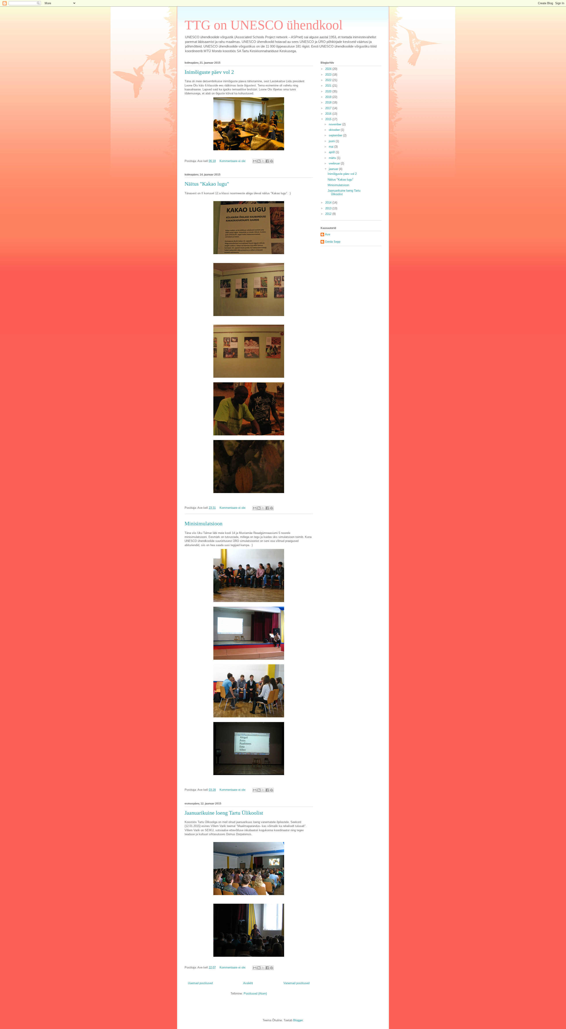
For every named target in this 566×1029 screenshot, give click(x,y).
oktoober (335, 129)
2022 (328, 80)
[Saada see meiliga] (254, 161)
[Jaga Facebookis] (267, 161)
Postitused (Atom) (255, 993)
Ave (327, 234)
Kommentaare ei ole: (233, 161)
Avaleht (248, 983)
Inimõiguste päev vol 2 (209, 72)
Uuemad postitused (200, 983)
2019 (328, 97)
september (336, 135)
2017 (328, 108)
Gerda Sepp (332, 241)
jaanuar (334, 169)
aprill (332, 152)
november (335, 124)
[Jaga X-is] (263, 161)
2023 (328, 74)
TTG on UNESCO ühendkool (264, 25)
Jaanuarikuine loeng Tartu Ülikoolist (224, 813)
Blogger (298, 1020)
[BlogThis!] (259, 161)
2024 (328, 69)
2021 (328, 85)
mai (331, 146)
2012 (328, 213)
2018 (328, 102)
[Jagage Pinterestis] (271, 161)
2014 (328, 202)
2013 (328, 208)
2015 (328, 119)
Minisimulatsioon (203, 523)
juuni (332, 141)
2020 (328, 91)
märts (333, 158)
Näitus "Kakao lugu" (207, 184)
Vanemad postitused (296, 983)
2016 (328, 113)
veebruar (335, 163)
